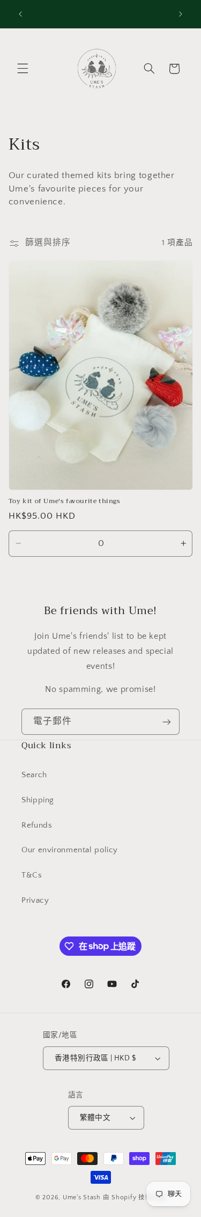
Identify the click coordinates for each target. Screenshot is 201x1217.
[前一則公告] (20, 14)
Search (34, 775)
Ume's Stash (82, 1197)
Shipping (37, 800)
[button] (22, 68)
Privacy (35, 900)
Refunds (36, 825)
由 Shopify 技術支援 (134, 1197)
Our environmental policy (69, 850)
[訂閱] (166, 722)
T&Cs (31, 875)
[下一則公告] (180, 14)
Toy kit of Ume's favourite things (65, 501)
